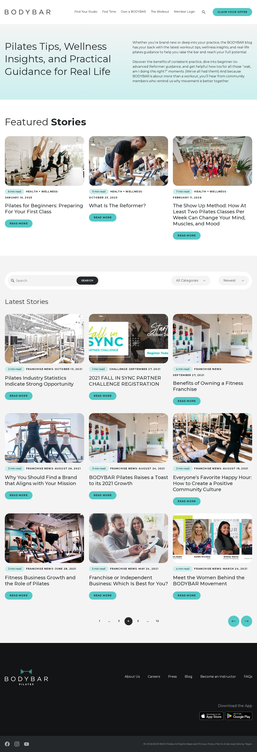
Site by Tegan (244, 743)
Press (172, 676)
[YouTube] (26, 744)
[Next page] (246, 621)
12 (157, 620)
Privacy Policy (206, 743)
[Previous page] (233, 621)
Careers (154, 676)
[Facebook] (7, 744)
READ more (19, 223)
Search (87, 280)
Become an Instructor (218, 676)
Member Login (184, 11)
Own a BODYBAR (133, 11)
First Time (109, 11)
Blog (188, 676)
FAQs (248, 676)
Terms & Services (225, 743)
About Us (132, 676)
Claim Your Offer (232, 11)
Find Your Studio (85, 11)
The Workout (160, 11)
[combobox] (190, 280)
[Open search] (204, 12)
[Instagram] (16, 744)
